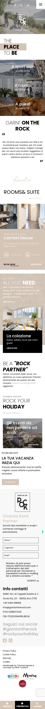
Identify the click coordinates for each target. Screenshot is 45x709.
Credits (6, 662)
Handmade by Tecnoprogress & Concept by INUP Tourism (18, 667)
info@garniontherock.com (17, 607)
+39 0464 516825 (12, 602)
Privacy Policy (9, 651)
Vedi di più (36, 264)
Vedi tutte (34, 198)
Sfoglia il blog (11, 413)
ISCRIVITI (31, 580)
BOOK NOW (9, 264)
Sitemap (7, 658)
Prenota (10, 482)
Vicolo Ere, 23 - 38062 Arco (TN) (20, 598)
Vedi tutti (8, 302)
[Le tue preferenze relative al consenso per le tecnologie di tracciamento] (42, 531)
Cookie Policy (9, 655)
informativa (25, 566)
